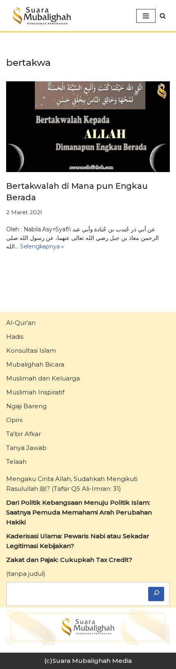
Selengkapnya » (42, 246)
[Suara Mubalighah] (41, 16)
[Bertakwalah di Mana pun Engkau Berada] (88, 126)
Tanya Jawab (26, 448)
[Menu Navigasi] (146, 16)
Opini (14, 420)
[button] (163, 16)
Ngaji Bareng (26, 406)
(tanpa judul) (25, 573)
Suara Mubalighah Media (92, 661)
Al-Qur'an (21, 323)
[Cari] (156, 594)
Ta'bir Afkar (23, 434)
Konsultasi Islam (31, 350)
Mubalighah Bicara (35, 364)
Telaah (16, 461)
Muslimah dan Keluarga (43, 378)
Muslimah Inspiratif (35, 392)
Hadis (14, 336)
